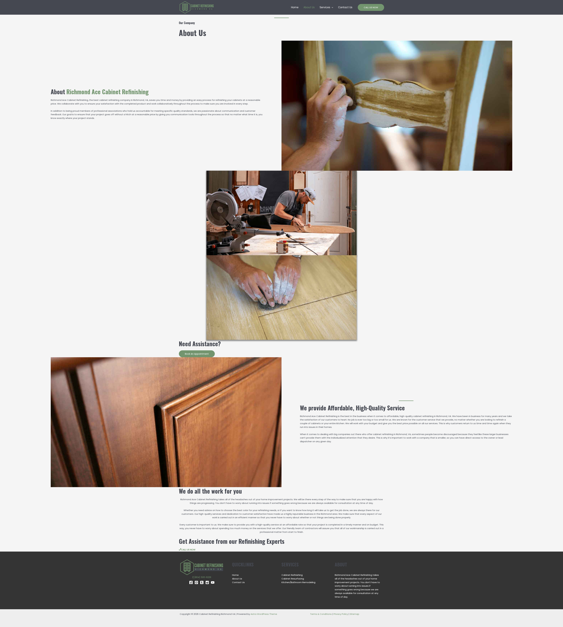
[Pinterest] (196, 582)
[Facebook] (191, 582)
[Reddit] (207, 582)
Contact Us (345, 7)
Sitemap (354, 614)
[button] (331, 7)
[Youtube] (212, 582)
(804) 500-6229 (202, 577)
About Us (309, 7)
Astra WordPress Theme (264, 614)
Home (295, 7)
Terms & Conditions (321, 614)
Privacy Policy (341, 614)
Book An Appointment (197, 353)
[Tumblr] (202, 582)
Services (325, 7)
